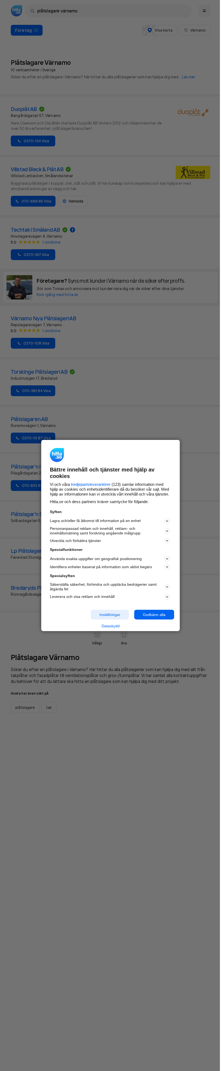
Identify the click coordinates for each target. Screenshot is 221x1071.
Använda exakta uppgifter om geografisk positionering (96, 559)
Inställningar (109, 614)
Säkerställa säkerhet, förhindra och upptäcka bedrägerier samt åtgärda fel (103, 586)
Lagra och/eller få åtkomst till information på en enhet (95, 520)
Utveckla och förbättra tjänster (75, 540)
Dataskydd (111, 626)
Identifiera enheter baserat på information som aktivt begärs (101, 567)
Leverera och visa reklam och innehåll (82, 596)
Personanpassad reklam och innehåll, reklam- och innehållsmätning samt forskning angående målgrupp (95, 530)
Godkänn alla (154, 614)
